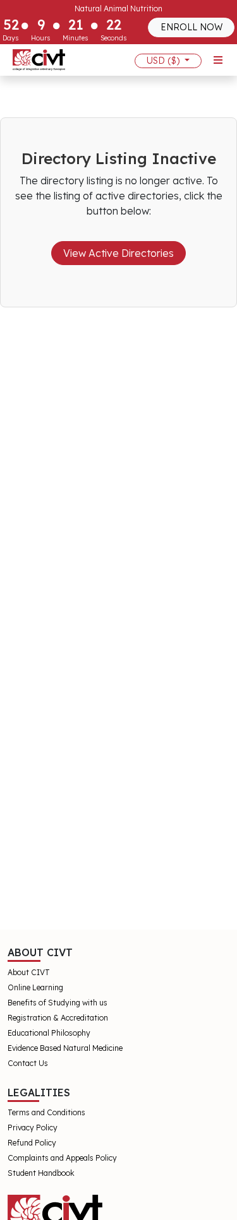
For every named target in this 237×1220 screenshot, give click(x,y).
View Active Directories (118, 253)
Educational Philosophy (49, 1033)
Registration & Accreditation (58, 1017)
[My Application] (39, 60)
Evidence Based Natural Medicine (65, 1048)
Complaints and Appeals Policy (62, 1158)
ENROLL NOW (191, 27)
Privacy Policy (33, 1127)
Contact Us (28, 1063)
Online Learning (35, 987)
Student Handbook (41, 1173)
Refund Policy (32, 1142)
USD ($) (164, 60)
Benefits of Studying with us (57, 1002)
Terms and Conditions (46, 1112)
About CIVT (29, 972)
